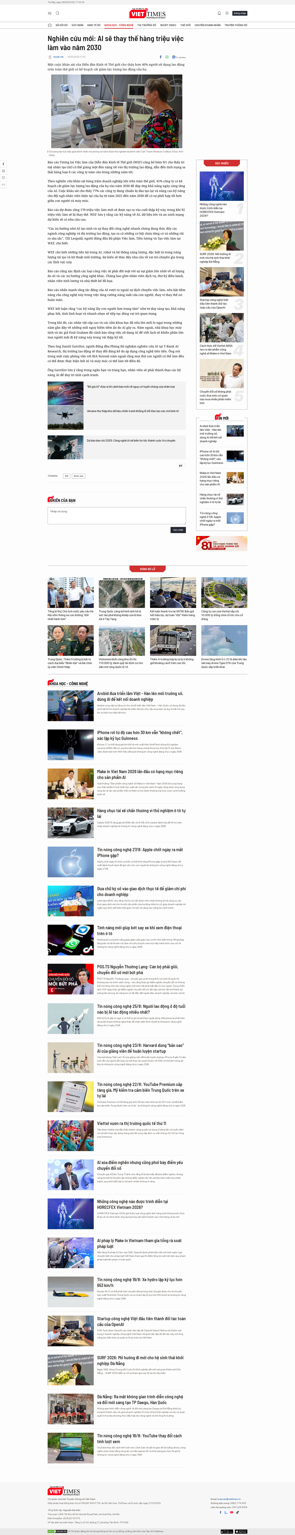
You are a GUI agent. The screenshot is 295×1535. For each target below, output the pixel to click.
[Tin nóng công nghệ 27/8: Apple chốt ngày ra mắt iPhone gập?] (235, 518)
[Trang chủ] (50, 25)
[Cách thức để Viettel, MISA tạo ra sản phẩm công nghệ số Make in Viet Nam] (222, 327)
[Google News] (179, 56)
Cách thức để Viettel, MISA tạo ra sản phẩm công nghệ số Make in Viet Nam (216, 349)
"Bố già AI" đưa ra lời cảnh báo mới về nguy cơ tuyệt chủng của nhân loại (131, 386)
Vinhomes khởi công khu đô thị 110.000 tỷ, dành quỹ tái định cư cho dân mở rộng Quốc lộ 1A (121, 663)
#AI (66, 476)
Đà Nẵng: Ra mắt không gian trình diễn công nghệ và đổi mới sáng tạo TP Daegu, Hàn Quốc (140, 1399)
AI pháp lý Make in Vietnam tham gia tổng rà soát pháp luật (139, 1243)
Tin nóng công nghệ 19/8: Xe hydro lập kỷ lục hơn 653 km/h (139, 1282)
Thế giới (185, 25)
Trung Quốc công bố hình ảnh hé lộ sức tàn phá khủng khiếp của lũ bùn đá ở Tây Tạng (120, 615)
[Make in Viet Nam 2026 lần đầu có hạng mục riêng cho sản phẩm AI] (235, 477)
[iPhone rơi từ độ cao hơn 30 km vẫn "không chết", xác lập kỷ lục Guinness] (235, 456)
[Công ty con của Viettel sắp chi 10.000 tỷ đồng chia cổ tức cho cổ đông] (224, 592)
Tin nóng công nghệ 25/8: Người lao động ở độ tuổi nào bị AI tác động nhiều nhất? (141, 1009)
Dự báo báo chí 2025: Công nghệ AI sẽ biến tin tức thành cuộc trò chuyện (131, 440)
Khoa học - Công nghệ (118, 25)
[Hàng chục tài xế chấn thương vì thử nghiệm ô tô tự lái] (235, 499)
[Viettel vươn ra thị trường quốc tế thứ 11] (71, 1135)
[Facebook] (160, 56)
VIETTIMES (147, 13)
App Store (227, 1532)
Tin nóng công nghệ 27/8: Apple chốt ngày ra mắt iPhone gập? (210, 519)
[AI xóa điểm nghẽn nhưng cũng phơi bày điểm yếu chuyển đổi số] (71, 1174)
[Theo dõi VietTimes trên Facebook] (220, 1512)
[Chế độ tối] (227, 13)
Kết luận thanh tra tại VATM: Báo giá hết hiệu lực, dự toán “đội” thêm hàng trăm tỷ (172, 615)
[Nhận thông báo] (219, 13)
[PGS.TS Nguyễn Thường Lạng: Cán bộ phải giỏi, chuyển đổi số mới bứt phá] (71, 979)
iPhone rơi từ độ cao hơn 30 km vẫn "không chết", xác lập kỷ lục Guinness (211, 457)
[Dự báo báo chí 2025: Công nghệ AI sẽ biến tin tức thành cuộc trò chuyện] (65, 447)
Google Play (241, 1532)
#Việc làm (78, 476)
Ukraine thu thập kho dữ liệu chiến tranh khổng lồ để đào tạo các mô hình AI (133, 411)
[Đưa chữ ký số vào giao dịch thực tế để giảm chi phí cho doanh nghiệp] (71, 901)
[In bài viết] (167, 57)
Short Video (168, 25)
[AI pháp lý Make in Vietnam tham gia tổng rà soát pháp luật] (71, 1253)
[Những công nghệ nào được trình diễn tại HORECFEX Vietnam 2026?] (222, 186)
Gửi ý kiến (178, 530)
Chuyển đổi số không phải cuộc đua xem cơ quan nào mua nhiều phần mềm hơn (215, 397)
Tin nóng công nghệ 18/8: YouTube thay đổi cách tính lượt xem (139, 1438)
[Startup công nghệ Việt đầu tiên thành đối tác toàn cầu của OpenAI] (222, 281)
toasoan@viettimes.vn (229, 1499)
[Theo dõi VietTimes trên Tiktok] (237, 1512)
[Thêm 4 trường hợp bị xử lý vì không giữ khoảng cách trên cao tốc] (173, 640)
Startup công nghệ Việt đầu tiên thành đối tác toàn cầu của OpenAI (214, 303)
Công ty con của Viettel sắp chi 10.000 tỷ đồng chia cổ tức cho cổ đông (222, 615)
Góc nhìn (77, 25)
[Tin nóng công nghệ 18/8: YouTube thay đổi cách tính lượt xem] (71, 1448)
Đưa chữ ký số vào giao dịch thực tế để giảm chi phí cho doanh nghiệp (141, 891)
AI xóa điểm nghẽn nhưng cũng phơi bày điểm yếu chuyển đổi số (140, 1165)
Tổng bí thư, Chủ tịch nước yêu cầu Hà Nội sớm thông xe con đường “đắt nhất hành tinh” (70, 615)
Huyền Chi (58, 57)
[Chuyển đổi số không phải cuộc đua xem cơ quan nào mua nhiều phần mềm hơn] (222, 373)
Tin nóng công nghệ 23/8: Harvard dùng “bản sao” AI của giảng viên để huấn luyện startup (140, 1048)
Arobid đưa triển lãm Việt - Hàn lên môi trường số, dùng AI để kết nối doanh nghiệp (211, 433)
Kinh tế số (94, 25)
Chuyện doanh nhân (208, 25)
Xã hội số (62, 25)
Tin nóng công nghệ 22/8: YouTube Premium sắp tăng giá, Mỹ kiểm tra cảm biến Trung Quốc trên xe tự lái (140, 1090)
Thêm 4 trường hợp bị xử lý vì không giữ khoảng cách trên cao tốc (172, 661)
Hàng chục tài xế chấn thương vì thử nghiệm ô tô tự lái (211, 498)
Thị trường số (146, 25)
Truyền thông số (235, 25)
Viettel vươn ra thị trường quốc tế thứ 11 (131, 1123)
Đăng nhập (240, 13)
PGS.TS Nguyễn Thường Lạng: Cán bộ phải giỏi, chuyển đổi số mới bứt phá (137, 969)
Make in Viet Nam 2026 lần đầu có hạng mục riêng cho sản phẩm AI (210, 478)
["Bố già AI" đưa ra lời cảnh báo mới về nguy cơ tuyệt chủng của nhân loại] (65, 393)
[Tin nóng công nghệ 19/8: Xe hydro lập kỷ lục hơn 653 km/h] (71, 1292)
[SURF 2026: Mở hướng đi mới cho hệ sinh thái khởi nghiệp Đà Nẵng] (222, 236)
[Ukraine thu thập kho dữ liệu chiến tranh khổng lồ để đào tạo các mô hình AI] (65, 418)
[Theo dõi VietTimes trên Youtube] (231, 1512)
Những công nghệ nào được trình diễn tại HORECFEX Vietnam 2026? (213, 210)
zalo (226, 1512)
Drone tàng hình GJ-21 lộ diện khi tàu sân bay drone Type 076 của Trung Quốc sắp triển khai (224, 663)
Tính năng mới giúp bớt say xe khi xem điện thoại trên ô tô (139, 930)
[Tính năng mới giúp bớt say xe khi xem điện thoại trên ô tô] (71, 940)
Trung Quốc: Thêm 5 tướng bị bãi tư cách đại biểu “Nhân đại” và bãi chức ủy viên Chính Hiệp (70, 663)
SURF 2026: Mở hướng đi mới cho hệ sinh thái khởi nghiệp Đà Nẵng (215, 257)
